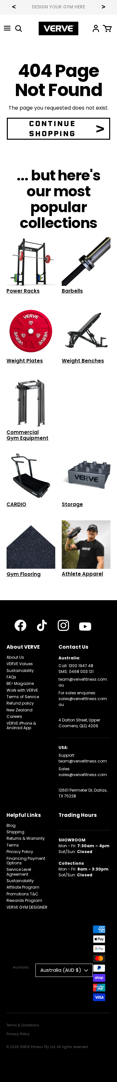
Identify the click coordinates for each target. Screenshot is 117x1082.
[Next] (103, 7)
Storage (72, 504)
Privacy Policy (19, 851)
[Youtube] (85, 626)
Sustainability (20, 670)
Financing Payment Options (25, 861)
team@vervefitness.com (82, 761)
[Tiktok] (42, 625)
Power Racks (23, 290)
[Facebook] (20, 625)
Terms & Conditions (22, 1025)
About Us (15, 657)
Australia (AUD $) (60, 970)
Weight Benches (83, 360)
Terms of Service (22, 696)
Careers (14, 716)
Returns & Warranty (25, 838)
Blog (11, 825)
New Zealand (19, 710)
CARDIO (16, 504)
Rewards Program (24, 900)
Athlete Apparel (82, 573)
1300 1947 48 (81, 665)
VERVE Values (19, 663)
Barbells (72, 290)
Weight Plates (24, 360)
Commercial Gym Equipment (27, 435)
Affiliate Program (22, 887)
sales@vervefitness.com (82, 774)
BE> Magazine (20, 683)
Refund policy (20, 703)
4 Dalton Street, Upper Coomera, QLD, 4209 (79, 723)
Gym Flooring (23, 574)
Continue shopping (52, 128)
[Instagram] (63, 625)
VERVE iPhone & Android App (21, 725)
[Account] (96, 28)
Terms (12, 845)
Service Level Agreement (18, 872)
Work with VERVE (22, 690)
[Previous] (14, 7)
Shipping (15, 832)
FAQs (11, 677)
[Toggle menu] (7, 28)
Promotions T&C (22, 894)
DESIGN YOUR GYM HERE (58, 7)
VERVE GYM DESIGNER (26, 907)
